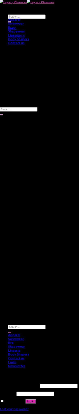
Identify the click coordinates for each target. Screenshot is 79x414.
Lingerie (14, 35)
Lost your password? (14, 409)
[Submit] (1, 114)
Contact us (16, 43)
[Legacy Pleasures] (27, 2)
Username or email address (20, 385)
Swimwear (16, 23)
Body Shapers (18, 39)
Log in (30, 401)
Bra (11, 27)
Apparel (14, 19)
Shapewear (16, 31)
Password (8, 393)
